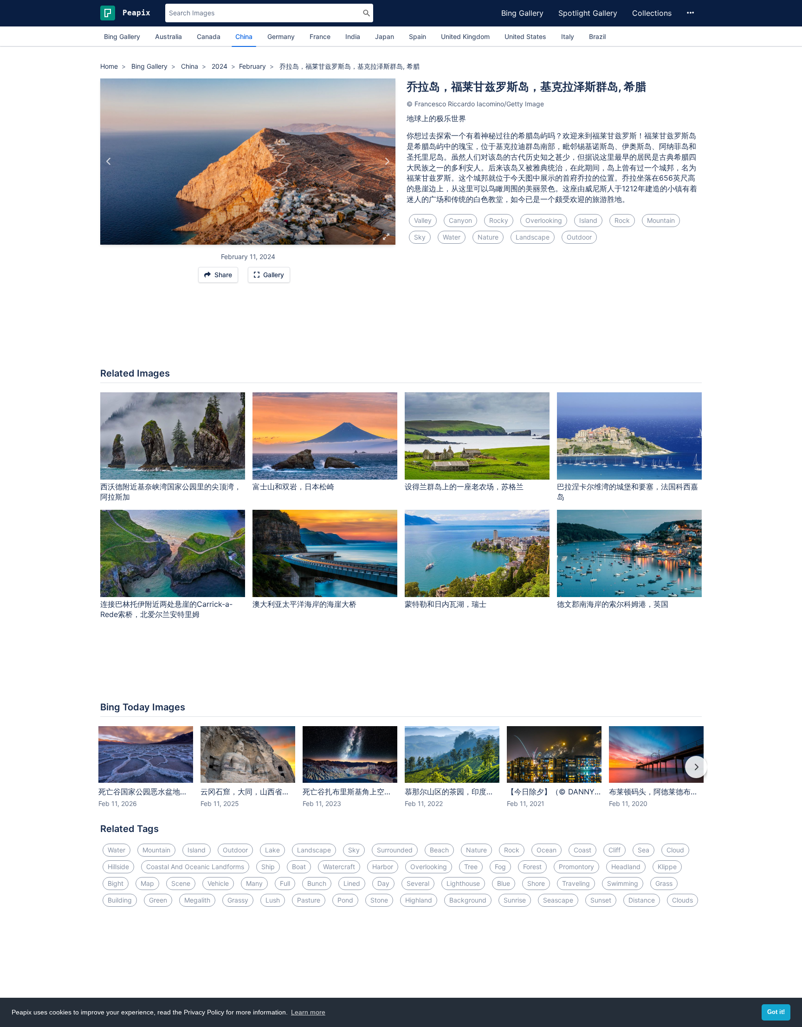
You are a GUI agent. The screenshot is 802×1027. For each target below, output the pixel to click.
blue (503, 883)
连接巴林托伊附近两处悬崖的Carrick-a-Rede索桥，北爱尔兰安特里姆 (166, 609)
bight (115, 883)
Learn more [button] (308, 1012)
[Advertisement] (401, 330)
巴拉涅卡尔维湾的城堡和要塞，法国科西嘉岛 (627, 492)
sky (420, 237)
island (588, 220)
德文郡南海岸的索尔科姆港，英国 (612, 604)
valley (423, 220)
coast (582, 850)
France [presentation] (320, 36)
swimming (622, 883)
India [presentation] (352, 36)
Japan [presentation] (384, 36)
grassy (237, 900)
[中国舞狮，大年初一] (108, 161)
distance (641, 900)
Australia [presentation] (168, 36)
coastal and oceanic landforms (195, 867)
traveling (576, 883)
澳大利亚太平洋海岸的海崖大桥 (304, 604)
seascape (558, 900)
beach (439, 850)
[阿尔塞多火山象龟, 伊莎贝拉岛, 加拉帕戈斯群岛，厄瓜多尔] (386, 161)
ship (268, 867)
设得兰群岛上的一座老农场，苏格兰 (464, 486)
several (418, 883)
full (285, 883)
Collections (652, 13)
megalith (197, 900)
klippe (667, 867)
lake (272, 850)
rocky (498, 220)
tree (471, 867)
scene (180, 883)
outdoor (579, 237)
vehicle (218, 883)
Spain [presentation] (417, 36)
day (383, 883)
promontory (576, 867)
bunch (316, 883)
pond (345, 900)
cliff (614, 850)
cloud (675, 850)
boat (299, 867)
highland (418, 900)
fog (500, 867)
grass (664, 883)
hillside (118, 867)
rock (622, 220)
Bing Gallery (522, 13)
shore (536, 883)
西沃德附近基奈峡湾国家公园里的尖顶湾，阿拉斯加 (170, 492)
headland (625, 867)
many (254, 883)
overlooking (543, 220)
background (467, 900)
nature (488, 237)
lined (351, 883)
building (120, 900)
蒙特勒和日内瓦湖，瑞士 (445, 604)
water (451, 237)
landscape (533, 237)
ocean (546, 850)
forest (532, 867)
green (158, 900)
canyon (460, 220)
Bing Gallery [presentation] (122, 36)
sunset (600, 900)
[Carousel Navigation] (401, 773)
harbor (382, 867)
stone (379, 900)
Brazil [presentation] (597, 36)
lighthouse (463, 883)
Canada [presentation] (208, 36)
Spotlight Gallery (587, 13)
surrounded (395, 850)
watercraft (339, 867)
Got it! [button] (776, 1012)
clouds (682, 900)
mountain (661, 220)
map (147, 883)
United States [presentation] (525, 36)
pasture (308, 900)
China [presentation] (243, 36)
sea (643, 850)
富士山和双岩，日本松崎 (293, 486)
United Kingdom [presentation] (465, 36)
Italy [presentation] (567, 36)
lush (272, 900)
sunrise (515, 900)
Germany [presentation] (281, 36)
